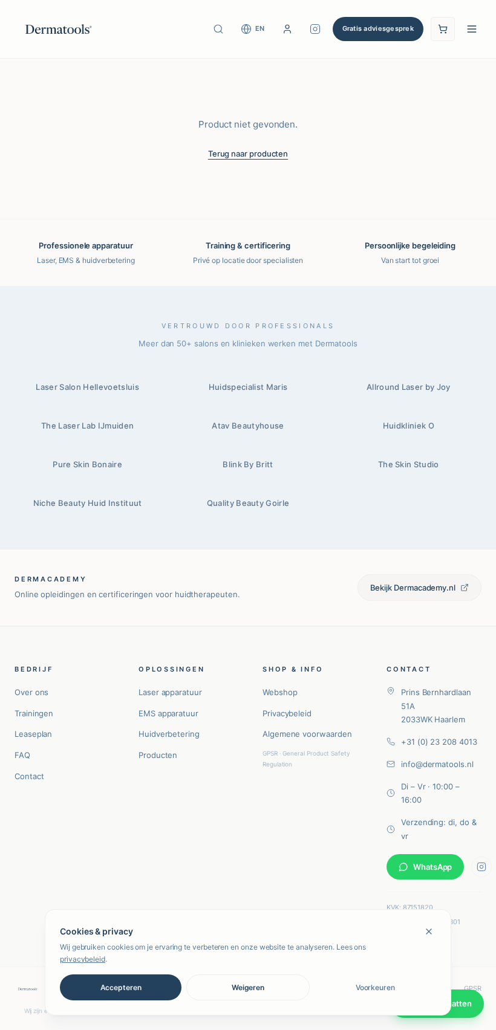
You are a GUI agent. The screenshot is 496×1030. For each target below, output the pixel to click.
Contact (29, 776)
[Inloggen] (287, 29)
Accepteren (121, 987)
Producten (158, 755)
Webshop (280, 692)
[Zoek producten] (218, 29)
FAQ (22, 755)
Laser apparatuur (170, 692)
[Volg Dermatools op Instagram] (315, 29)
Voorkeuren (375, 987)
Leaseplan (33, 734)
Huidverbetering (169, 734)
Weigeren (248, 987)
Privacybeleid (287, 713)
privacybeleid (82, 959)
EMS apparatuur (168, 713)
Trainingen (34, 713)
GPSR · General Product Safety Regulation (306, 759)
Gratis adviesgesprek (378, 28)
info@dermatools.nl (437, 764)
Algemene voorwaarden (307, 734)
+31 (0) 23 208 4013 (439, 742)
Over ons (31, 692)
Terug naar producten (248, 153)
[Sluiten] (429, 931)
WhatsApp (432, 867)
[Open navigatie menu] (471, 29)
